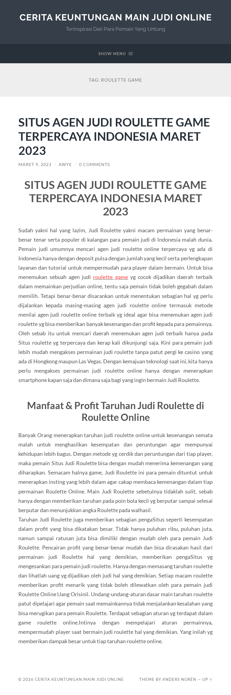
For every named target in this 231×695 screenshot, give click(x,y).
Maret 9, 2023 (34, 164)
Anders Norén (179, 679)
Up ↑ (207, 679)
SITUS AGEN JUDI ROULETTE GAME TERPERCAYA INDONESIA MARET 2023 (114, 136)
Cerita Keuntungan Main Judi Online (116, 17)
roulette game (110, 277)
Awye (65, 164)
